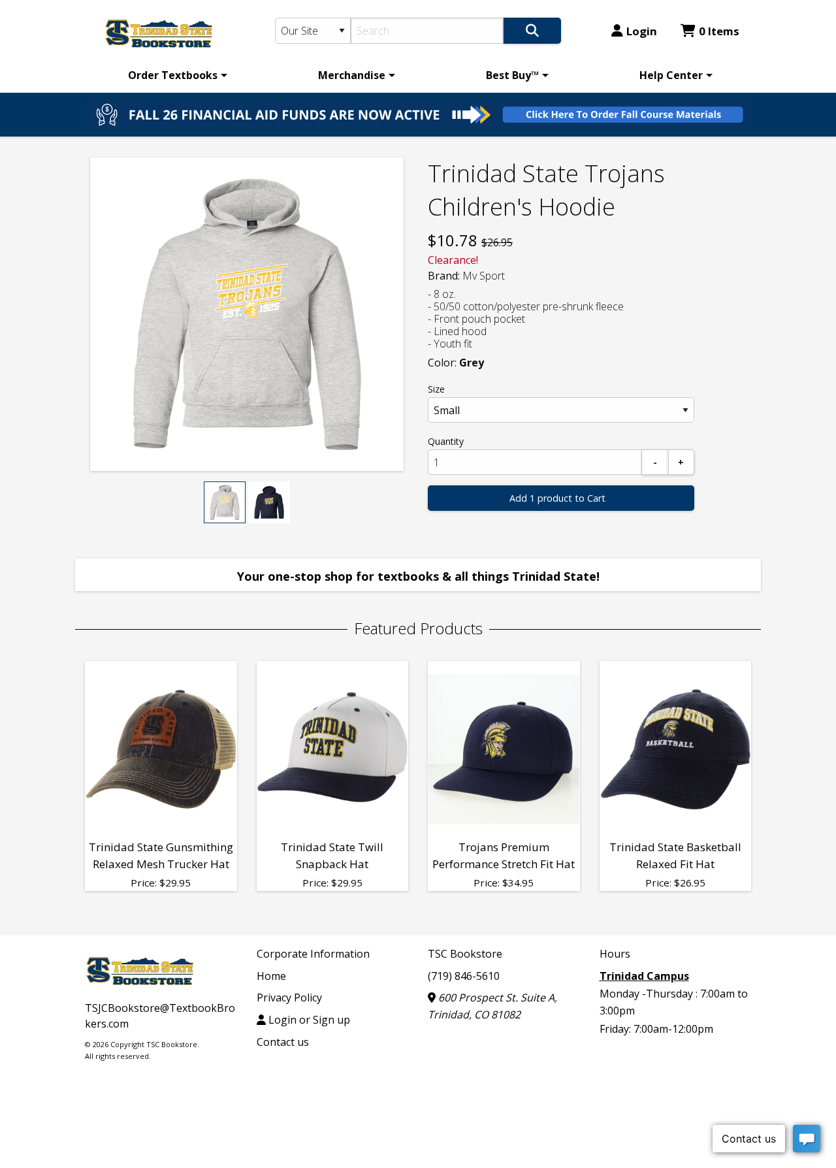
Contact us (283, 1042)
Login (641, 31)
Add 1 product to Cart (557, 498)
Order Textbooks (172, 75)
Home (271, 976)
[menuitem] (175, 75)
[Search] (532, 31)
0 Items (719, 31)
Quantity (446, 441)
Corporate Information (313, 954)
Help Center (671, 75)
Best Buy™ (512, 75)
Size (436, 389)
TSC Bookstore (465, 954)
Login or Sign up (308, 1020)
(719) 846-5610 (464, 976)
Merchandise (351, 75)
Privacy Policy (289, 997)
